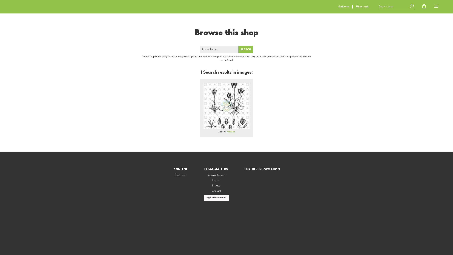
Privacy (216, 186)
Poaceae (230, 132)
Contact (216, 191)
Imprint (216, 180)
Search (245, 49)
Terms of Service (216, 175)
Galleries (344, 6)
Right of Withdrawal (216, 198)
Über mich (362, 6)
